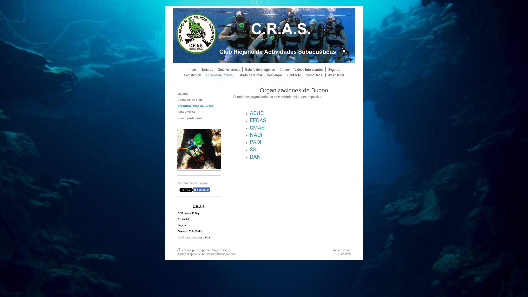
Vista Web (344, 254)
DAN (255, 156)
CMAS (257, 127)
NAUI (256, 134)
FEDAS (258, 120)
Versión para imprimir (196, 250)
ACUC (257, 113)
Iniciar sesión (342, 250)
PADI (255, 141)
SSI (254, 149)
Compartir (202, 189)
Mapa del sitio (221, 250)
